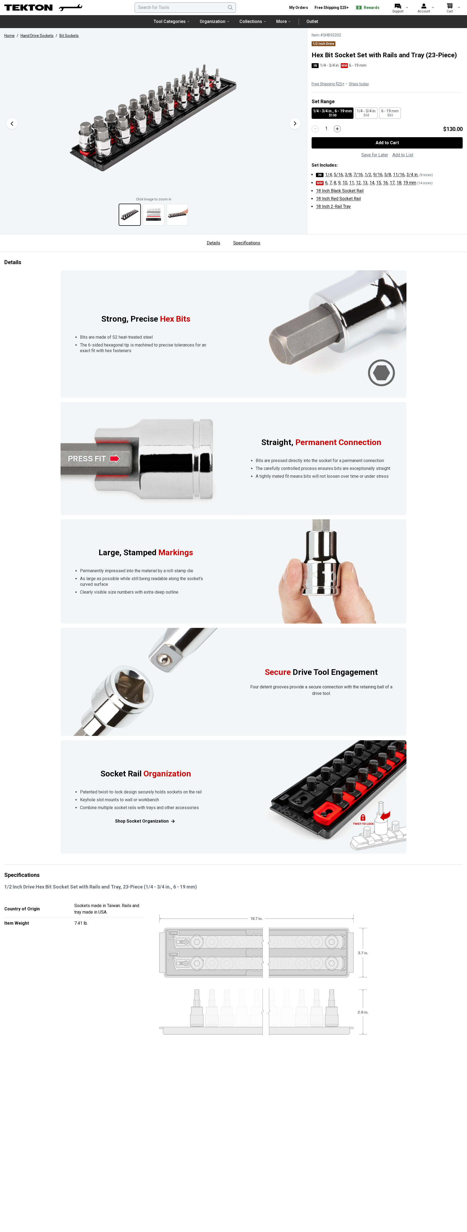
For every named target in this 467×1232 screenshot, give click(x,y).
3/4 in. (412, 174)
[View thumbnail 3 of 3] (177, 214)
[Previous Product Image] (11, 123)
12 (358, 182)
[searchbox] (185, 7)
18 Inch (333, 206)
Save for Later (374, 154)
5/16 (338, 174)
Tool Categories (170, 21)
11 (351, 182)
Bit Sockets (69, 35)
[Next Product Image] (295, 123)
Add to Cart (387, 142)
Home (9, 35)
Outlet (312, 21)
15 (378, 182)
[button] (153, 118)
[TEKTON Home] (43, 7)
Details (213, 242)
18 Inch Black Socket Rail (339, 190)
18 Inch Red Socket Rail (338, 198)
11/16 (399, 174)
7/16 (358, 174)
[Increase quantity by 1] (337, 128)
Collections (250, 21)
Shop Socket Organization (142, 821)
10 (344, 182)
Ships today (359, 84)
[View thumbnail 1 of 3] (130, 214)
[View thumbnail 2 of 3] (153, 214)
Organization (212, 21)
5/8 (387, 174)
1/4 (328, 174)
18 (398, 182)
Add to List (402, 154)
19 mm (409, 182)
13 (365, 182)
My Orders (298, 7)
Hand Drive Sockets (37, 35)
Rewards (371, 7)
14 (371, 182)
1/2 (368, 174)
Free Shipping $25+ (332, 7)
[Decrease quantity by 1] (315, 128)
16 (385, 182)
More (281, 21)
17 (392, 182)
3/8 (348, 174)
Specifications (246, 242)
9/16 (377, 174)
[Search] (230, 7)
